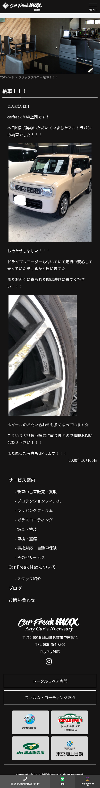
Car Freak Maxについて (32, 567)
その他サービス (31, 557)
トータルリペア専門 (50, 681)
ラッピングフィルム (35, 510)
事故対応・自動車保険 (37, 548)
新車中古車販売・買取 (37, 491)
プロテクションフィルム (39, 501)
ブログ (15, 588)
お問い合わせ (21, 599)
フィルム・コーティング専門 (50, 697)
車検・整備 (27, 538)
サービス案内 (21, 480)
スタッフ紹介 (29, 578)
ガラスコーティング (35, 520)
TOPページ (7, 77)
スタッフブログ (29, 77)
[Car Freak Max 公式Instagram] (50, 662)
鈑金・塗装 (27, 529)
